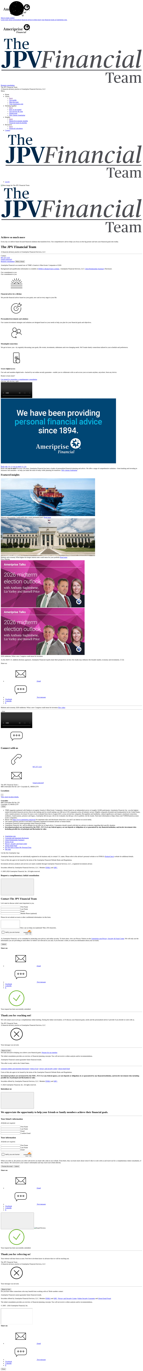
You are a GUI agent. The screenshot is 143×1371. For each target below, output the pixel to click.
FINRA (47, 867)
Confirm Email (25, 1133)
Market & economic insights (18, 121)
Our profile (13, 100)
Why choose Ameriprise (17, 115)
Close (3, 806)
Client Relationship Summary (94, 269)
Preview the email (7, 1166)
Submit (4, 944)
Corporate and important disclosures (17, 838)
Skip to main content (7, 18)
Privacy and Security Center (67, 1298)
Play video (61, 707)
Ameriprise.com (10, 836)
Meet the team (14, 102)
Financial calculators (16, 128)
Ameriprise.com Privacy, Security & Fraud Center (107, 938)
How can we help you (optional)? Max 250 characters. (38, 928)
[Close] (17, 887)
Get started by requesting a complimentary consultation (19, 379)
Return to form (6, 1050)
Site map (8, 849)
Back (11, 98)
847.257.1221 (5, 257)
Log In (7, 182)
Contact (7, 130)
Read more (47, 517)
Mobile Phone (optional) (29, 913)
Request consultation (8, 85)
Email (22, 911)
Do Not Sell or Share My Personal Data (18, 847)
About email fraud (11, 845)
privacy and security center (48, 1069)
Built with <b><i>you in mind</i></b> (14, 466)
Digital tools (13, 113)
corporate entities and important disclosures (15, 1069)
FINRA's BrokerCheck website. (48, 269)
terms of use (34, 1069)
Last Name (24, 909)
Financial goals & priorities (18, 123)
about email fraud (64, 1069)
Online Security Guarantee (86, 1298)
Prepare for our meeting (49, 1052)
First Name (24, 907)
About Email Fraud (104, 1298)
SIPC (55, 867)
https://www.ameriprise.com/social (24, 820)
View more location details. (10, 797)
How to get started (15, 109)
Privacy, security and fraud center (16, 844)
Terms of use (9, 842)
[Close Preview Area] (17, 1221)
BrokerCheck (109, 856)
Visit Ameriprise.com (16, 104)
